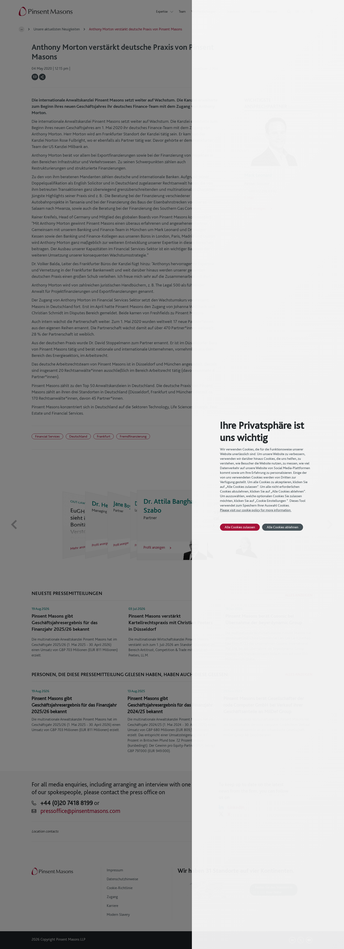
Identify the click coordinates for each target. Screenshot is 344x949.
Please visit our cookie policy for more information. (255, 510)
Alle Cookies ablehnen (282, 527)
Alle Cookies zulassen (240, 527)
